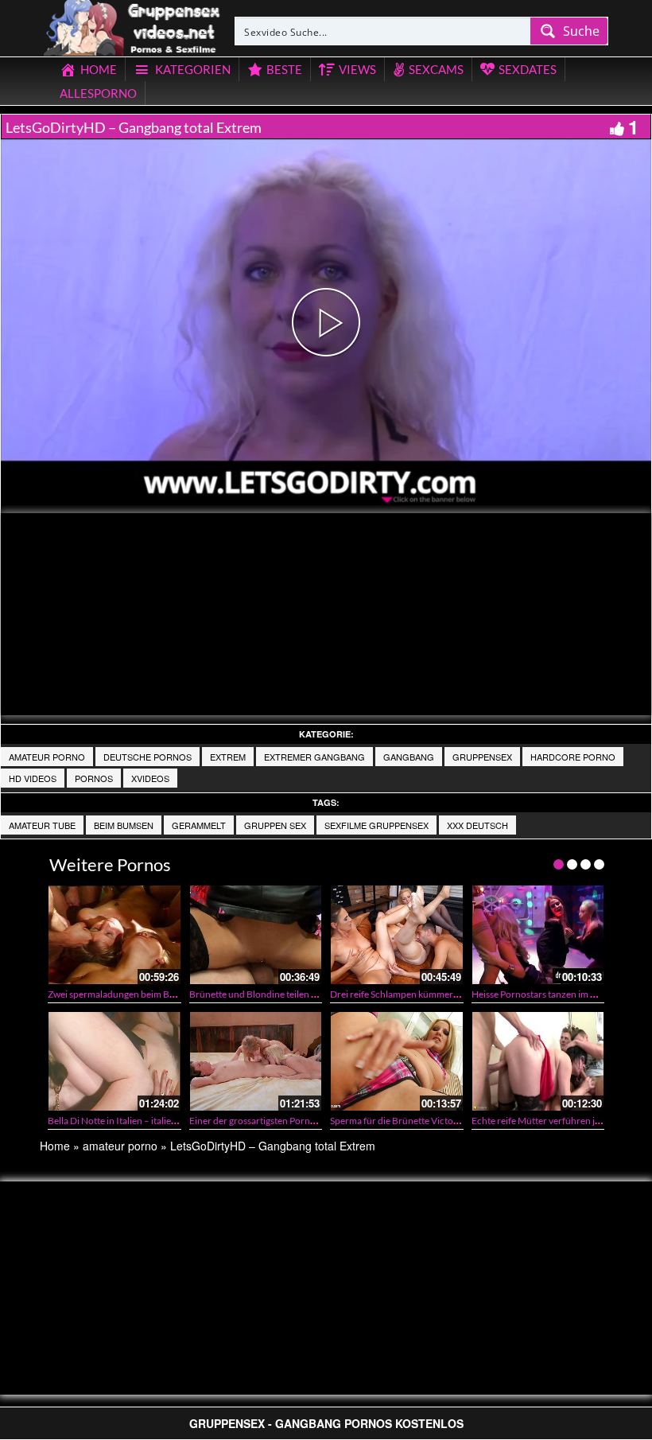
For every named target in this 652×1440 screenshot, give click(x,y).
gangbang (408, 756)
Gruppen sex (275, 825)
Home (55, 1146)
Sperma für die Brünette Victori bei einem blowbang (437, 1121)
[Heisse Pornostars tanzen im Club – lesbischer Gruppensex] (538, 935)
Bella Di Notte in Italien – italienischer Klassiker (144, 1121)
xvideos (150, 778)
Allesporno (98, 93)
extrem (228, 756)
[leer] (133, 25)
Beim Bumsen (123, 825)
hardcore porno (572, 756)
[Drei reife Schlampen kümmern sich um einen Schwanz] (397, 935)
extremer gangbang (314, 756)
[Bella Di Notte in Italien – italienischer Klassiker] (114, 1061)
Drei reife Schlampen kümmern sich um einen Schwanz (443, 994)
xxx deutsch (477, 825)
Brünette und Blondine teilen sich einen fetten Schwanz (303, 994)
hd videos (32, 778)
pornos (94, 778)
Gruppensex (482, 756)
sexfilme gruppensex (376, 825)
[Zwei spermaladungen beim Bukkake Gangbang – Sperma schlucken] (114, 935)
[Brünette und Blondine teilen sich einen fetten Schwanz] (256, 935)
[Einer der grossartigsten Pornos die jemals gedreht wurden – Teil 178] (256, 1061)
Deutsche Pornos (147, 756)
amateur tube (42, 825)
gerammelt (199, 825)
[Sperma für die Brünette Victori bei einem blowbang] (397, 1061)
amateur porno (47, 756)
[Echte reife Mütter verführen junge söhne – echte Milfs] (538, 1061)
